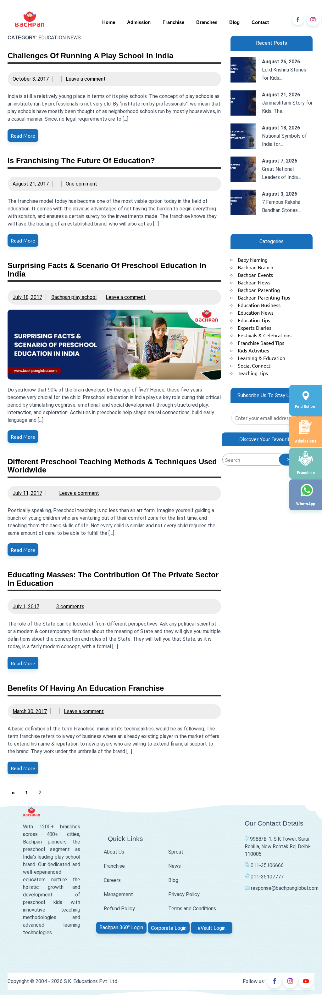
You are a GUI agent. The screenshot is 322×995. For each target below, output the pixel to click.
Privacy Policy (184, 894)
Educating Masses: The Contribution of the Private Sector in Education (113, 578)
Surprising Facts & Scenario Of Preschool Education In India (107, 269)
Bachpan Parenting (259, 290)
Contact (260, 22)
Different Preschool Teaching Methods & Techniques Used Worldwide (112, 465)
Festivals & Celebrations (264, 335)
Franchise (173, 22)
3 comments (70, 606)
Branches (206, 22)
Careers (112, 880)
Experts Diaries (254, 327)
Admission (139, 22)
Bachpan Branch (255, 267)
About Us (114, 852)
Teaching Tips (253, 373)
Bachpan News (254, 282)
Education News (256, 312)
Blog (234, 22)
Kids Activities (253, 350)
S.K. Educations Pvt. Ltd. (91, 981)
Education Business (259, 305)
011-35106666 (266, 865)
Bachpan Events (255, 275)
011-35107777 (266, 877)
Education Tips (254, 320)
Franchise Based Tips (261, 343)
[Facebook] (297, 20)
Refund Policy (119, 909)
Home (108, 22)
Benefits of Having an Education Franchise (86, 688)
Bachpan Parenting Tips (264, 297)
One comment (81, 184)
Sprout (175, 852)
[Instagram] (312, 19)
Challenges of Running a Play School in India (90, 55)
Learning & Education (261, 358)
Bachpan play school (74, 297)
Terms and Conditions (192, 909)
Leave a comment (86, 79)
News (174, 866)
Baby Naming (253, 259)
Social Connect (254, 365)
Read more (23, 135)
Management (118, 894)
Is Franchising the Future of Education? (81, 160)
